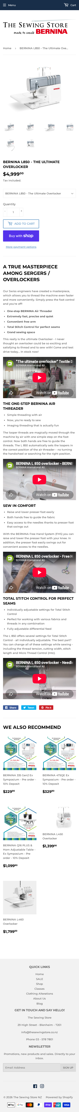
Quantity (9, 204)
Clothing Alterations (39, 993)
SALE (39, 979)
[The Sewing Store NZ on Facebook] (35, 1086)
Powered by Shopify (59, 1097)
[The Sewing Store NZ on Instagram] (42, 1086)
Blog (39, 1003)
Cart (73, 5)
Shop (39, 983)
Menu (12, 5)
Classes (39, 988)
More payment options (21, 246)
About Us (39, 998)
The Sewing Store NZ (27, 1097)
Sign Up (68, 1067)
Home (7, 48)
